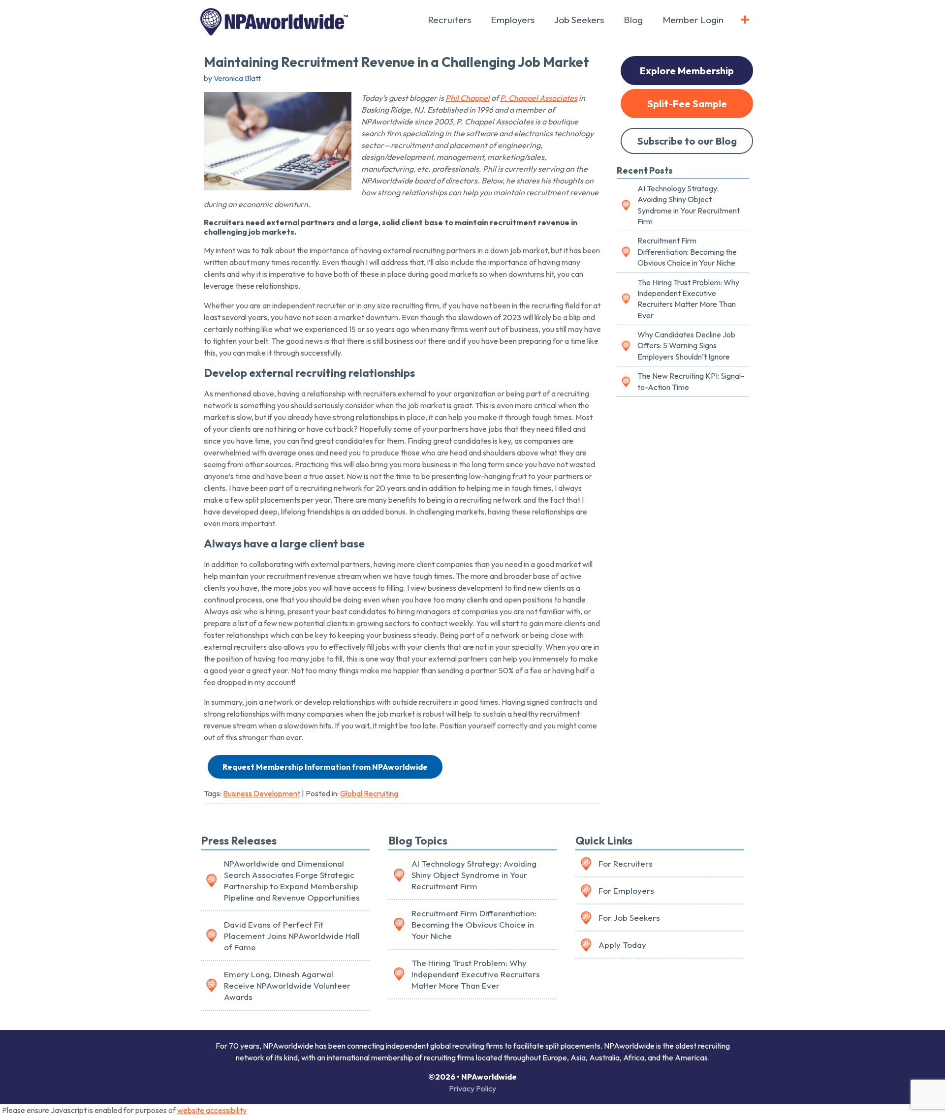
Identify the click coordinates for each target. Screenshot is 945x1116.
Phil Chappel (467, 98)
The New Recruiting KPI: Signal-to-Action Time (690, 381)
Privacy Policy (472, 1088)
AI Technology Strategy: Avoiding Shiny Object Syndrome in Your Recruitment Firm (688, 204)
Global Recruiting (369, 793)
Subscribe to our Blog (687, 141)
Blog (633, 20)
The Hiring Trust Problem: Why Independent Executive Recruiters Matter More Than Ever (688, 298)
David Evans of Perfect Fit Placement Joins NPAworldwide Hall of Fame (292, 935)
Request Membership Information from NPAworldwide (325, 767)
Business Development (261, 793)
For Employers (626, 890)
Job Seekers (579, 20)
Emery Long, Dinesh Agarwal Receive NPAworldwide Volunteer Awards (287, 985)
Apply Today (622, 944)
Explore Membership (687, 70)
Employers (513, 20)
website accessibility (212, 1110)
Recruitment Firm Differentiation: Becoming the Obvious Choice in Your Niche (687, 252)
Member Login (693, 20)
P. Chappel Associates (538, 98)
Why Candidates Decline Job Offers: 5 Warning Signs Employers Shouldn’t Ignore (686, 346)
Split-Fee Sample (687, 103)
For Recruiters (625, 863)
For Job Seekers (629, 917)
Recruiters (449, 20)
